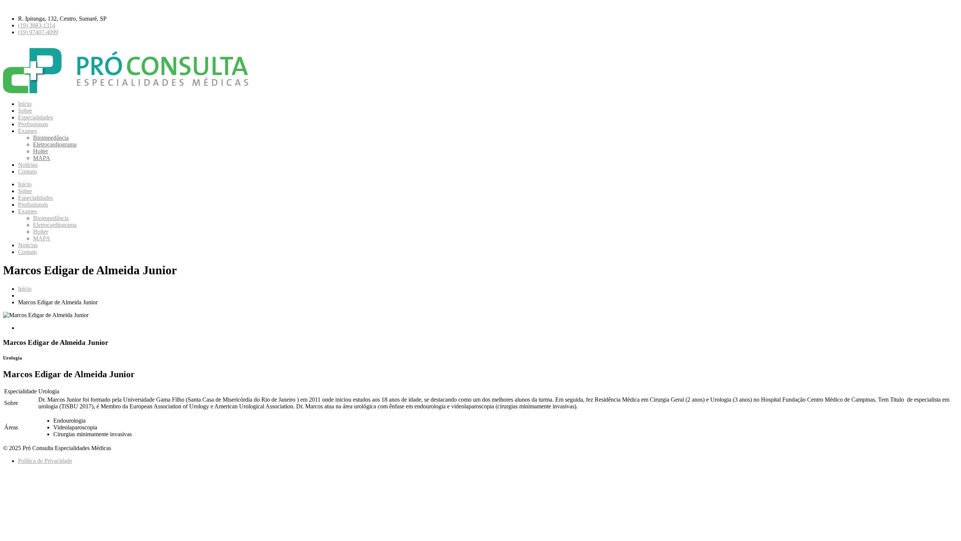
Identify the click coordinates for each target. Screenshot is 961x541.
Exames (27, 131)
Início (25, 104)
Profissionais (33, 124)
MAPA (41, 158)
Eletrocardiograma (55, 144)
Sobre (25, 110)
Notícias (28, 165)
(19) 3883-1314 (36, 25)
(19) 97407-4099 (38, 32)
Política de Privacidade (45, 461)
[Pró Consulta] (129, 91)
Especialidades (35, 117)
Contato (27, 171)
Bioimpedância (51, 137)
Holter (40, 151)
